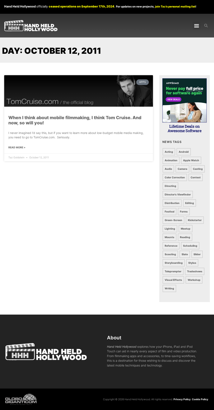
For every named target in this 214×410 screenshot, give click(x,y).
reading (185, 237)
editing (189, 203)
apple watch (191, 160)
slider (197, 254)
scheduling (190, 245)
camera (182, 168)
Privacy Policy (182, 399)
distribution (172, 203)
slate (185, 254)
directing (170, 186)
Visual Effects (173, 279)
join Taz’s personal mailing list (175, 6)
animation (171, 160)
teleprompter (173, 271)
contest (196, 177)
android (184, 151)
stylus (192, 262)
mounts (169, 237)
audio (168, 168)
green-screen (173, 220)
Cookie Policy (200, 399)
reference (171, 245)
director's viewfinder (178, 194)
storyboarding (174, 262)
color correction (175, 177)
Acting (169, 151)
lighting (170, 228)
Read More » (16, 147)
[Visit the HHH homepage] (56, 351)
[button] (197, 26)
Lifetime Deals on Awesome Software (184, 128)
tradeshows (194, 271)
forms (184, 211)
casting (198, 168)
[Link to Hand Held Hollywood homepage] (30, 25)
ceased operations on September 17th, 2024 (81, 6)
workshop (194, 279)
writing (169, 288)
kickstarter (195, 220)
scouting (170, 254)
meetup (185, 228)
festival (169, 211)
